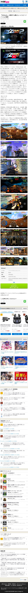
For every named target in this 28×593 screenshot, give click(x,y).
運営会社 (14, 583)
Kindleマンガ (17, 311)
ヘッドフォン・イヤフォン (7, 311)
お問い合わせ (4, 583)
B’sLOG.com (19, 585)
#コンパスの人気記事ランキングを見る (7, 428)
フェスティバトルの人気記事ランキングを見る (9, 441)
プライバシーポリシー (21, 583)
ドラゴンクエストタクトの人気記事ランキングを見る (10, 467)
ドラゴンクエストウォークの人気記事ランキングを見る (10, 448)
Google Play (14, 286)
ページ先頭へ (24, 579)
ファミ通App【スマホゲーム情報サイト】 (8, 8)
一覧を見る (25, 308)
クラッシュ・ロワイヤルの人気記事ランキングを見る (10, 433)
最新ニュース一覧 (21, 8)
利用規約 (9, 583)
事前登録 (10, 11)
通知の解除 (7, 585)
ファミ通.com (13, 585)
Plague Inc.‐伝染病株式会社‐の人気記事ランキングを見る (10, 454)
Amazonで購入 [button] (6, 334)
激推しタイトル (16, 11)
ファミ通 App (5, 2)
